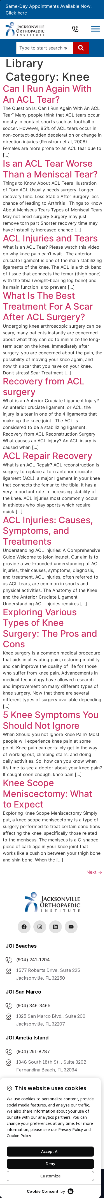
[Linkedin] (55, 926)
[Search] (81, 48)
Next (94, 872)
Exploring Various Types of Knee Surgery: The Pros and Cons (50, 628)
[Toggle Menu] (95, 29)
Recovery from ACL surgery (44, 386)
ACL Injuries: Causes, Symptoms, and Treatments (48, 531)
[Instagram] (39, 926)
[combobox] (44, 48)
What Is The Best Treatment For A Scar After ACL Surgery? (48, 306)
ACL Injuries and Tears (50, 238)
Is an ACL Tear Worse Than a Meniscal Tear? (50, 168)
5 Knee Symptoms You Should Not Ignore (51, 720)
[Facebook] (24, 926)
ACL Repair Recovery (47, 455)
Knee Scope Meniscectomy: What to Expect (47, 793)
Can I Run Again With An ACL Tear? (47, 94)
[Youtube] (71, 926)
